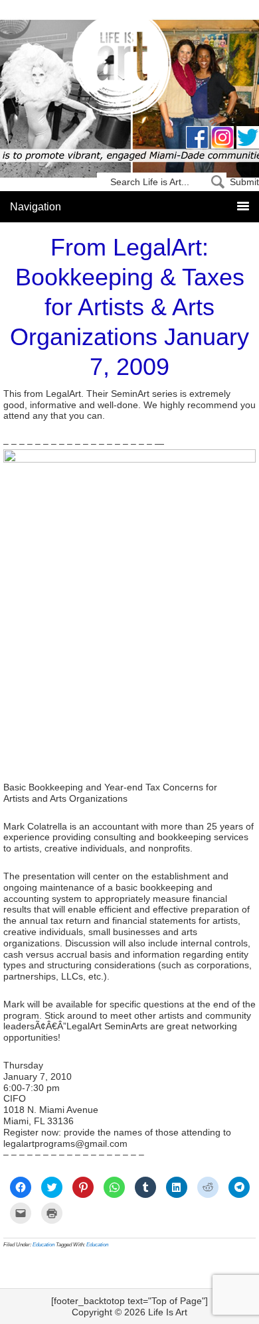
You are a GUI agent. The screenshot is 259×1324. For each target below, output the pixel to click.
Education (43, 1245)
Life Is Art (130, 68)
